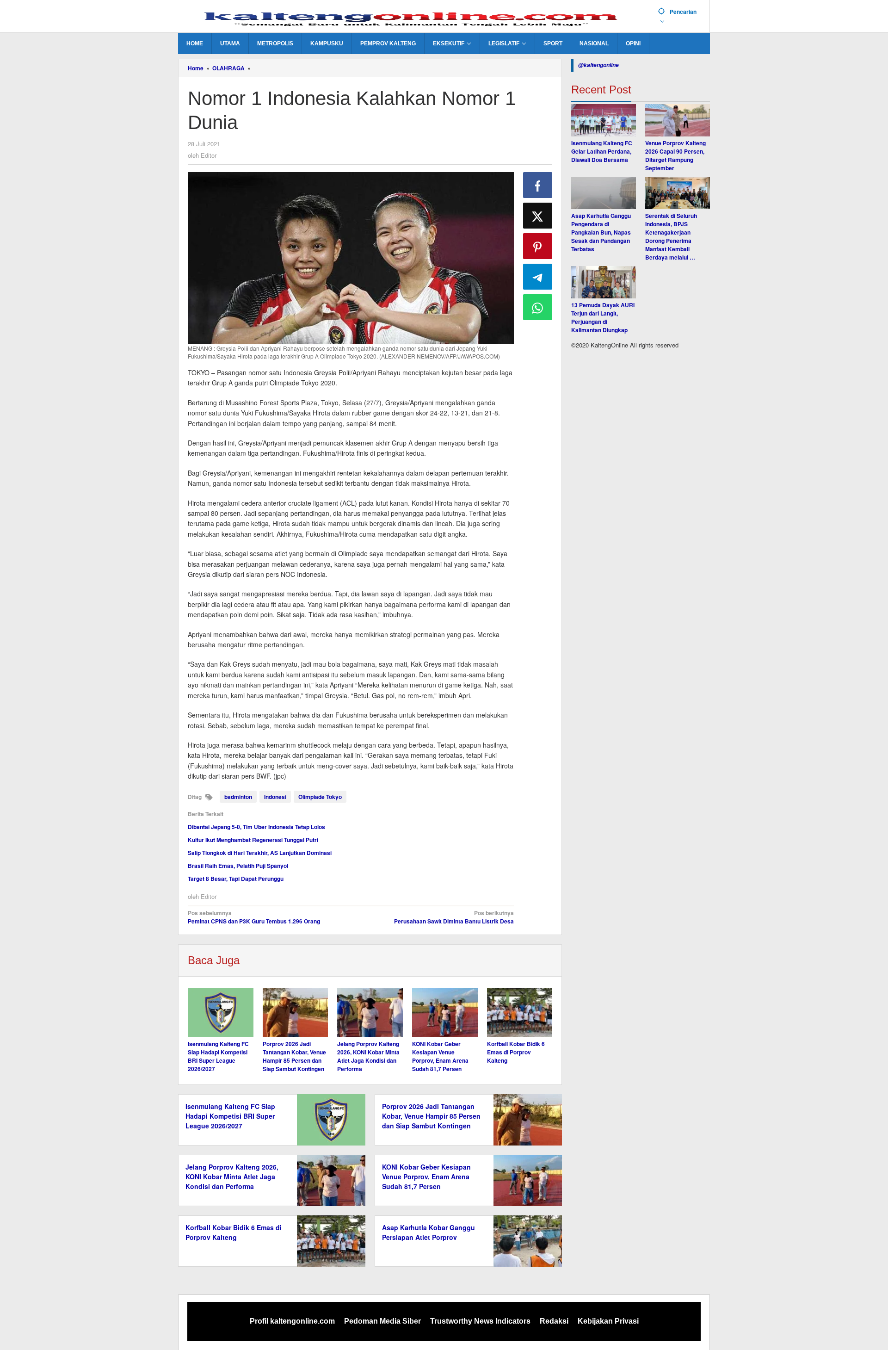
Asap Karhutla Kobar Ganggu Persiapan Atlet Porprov (428, 1232)
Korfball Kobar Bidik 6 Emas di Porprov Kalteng (516, 1052)
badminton (238, 797)
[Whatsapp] (538, 307)
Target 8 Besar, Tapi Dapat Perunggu (236, 878)
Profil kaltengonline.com (292, 1321)
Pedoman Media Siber (382, 1321)
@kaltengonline (598, 65)
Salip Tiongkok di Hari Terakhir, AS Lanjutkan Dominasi (260, 852)
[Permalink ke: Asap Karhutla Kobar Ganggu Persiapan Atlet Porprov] (525, 1240)
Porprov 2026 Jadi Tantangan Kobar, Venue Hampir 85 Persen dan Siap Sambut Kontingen (294, 1056)
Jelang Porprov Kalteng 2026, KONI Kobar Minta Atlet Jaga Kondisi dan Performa (368, 1056)
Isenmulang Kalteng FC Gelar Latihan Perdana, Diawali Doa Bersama (601, 151)
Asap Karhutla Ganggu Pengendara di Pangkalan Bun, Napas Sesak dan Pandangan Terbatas (601, 232)
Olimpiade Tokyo (320, 797)
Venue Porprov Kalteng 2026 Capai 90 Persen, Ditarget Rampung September (675, 155)
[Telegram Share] (538, 277)
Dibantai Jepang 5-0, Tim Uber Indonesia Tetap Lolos (256, 827)
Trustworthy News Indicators (480, 1321)
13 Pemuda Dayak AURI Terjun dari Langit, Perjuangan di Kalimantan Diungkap (603, 317)
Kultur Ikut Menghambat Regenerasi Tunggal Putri (253, 840)
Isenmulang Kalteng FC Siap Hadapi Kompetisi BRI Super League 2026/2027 (218, 1056)
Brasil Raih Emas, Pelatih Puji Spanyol (238, 865)
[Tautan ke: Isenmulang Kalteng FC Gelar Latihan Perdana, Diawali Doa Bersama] (603, 120)
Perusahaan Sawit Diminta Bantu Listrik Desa (453, 917)
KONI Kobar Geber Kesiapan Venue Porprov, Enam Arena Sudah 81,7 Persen (440, 1056)
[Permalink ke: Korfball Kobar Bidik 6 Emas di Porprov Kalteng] (520, 1012)
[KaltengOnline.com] (414, 17)
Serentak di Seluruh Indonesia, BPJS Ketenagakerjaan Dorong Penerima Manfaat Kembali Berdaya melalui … (671, 236)
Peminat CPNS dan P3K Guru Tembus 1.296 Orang (254, 917)
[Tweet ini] (538, 216)
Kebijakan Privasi (608, 1321)
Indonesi (275, 797)
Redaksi (554, 1321)
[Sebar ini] (538, 185)
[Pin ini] (538, 246)
